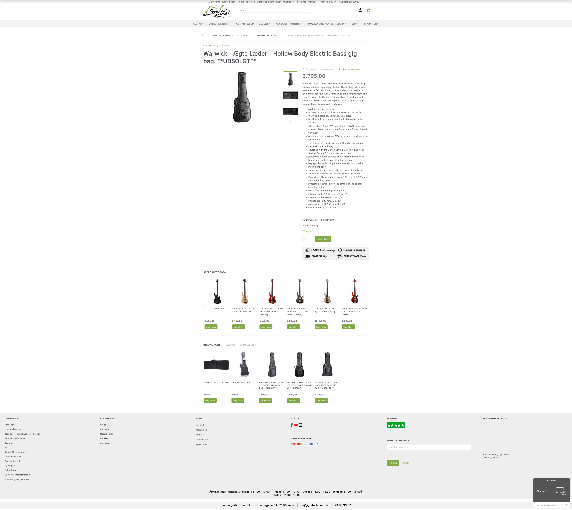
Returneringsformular (15, 438)
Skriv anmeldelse (350, 69)
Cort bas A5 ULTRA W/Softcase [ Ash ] (325, 310)
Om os (103, 424)
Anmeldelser (248, 344)
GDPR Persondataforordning (18, 474)
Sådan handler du (13, 456)
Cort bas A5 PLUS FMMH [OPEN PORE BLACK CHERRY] (271, 311)
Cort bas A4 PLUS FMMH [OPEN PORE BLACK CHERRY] (354, 311)
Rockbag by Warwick (220, 45)
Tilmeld (393, 462)
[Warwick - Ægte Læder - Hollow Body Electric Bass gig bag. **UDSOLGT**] (241, 95)
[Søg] (311, 9)
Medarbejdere (106, 433)
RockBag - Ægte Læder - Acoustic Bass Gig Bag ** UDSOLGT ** (327, 385)
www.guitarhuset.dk (237, 505)
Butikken (104, 438)
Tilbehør (230, 344)
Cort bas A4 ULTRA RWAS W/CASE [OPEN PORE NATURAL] (297, 311)
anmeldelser (326, 69)
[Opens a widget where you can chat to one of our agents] (551, 493)
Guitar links (10, 469)
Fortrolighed (11, 424)
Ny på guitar (10, 465)
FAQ (6, 447)
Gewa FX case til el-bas (216, 382)
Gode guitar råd (12, 460)
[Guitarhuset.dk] (216, 11)
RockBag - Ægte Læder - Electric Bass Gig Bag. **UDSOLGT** (271, 385)
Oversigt (9, 442)
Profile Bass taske (241, 382)
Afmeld (405, 462)
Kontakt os (105, 429)
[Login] (360, 10)
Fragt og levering (13, 429)
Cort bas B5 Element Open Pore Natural (243, 310)
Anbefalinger (211, 344)
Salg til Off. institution (15, 451)
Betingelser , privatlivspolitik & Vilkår (22, 433)
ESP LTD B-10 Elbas (214, 308)
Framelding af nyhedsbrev (17, 479)
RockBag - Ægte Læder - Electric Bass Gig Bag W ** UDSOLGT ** (300, 385)
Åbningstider (106, 442)
